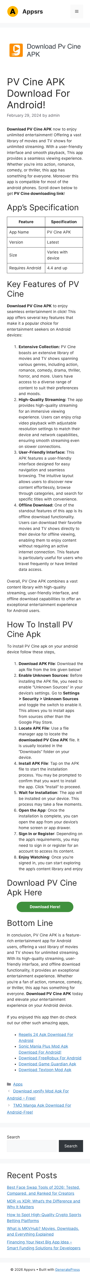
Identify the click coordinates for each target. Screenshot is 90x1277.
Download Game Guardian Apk (47, 1064)
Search (13, 1137)
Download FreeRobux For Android (50, 1058)
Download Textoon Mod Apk (45, 1069)
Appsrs (32, 11)
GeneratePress (67, 1269)
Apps (18, 1084)
